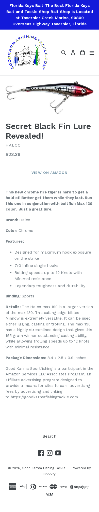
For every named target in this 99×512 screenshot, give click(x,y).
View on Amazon (49, 172)
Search (49, 436)
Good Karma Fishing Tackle (44, 468)
